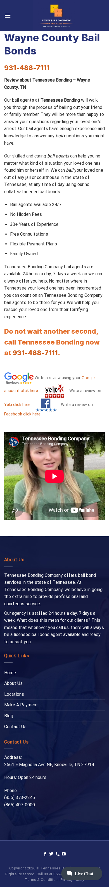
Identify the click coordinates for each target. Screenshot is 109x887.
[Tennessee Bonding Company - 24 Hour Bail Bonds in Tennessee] (56, 15)
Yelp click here (17, 404)
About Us (13, 683)
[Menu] (7, 15)
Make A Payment (21, 704)
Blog (8, 715)
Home (10, 672)
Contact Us (15, 726)
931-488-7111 (26, 68)
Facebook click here (22, 414)
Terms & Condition (41, 880)
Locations (14, 694)
